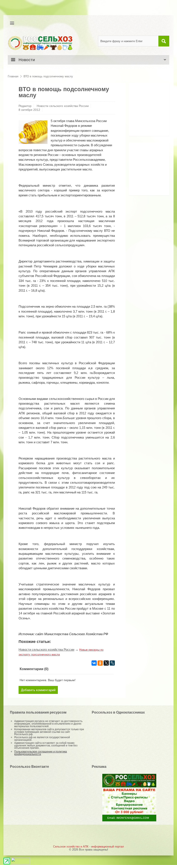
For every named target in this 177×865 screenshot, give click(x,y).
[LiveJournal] (112, 663)
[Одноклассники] (100, 663)
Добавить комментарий (38, 690)
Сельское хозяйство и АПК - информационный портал (88, 846)
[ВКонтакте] (94, 663)
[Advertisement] (154, 111)
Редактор (25, 106)
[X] (106, 663)
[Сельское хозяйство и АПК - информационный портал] (40, 43)
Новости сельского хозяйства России (63, 106)
